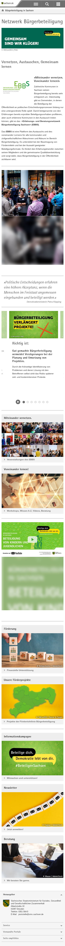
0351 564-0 (23, 911)
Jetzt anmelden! (15, 829)
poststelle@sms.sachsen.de (30, 914)
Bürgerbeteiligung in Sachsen (19, 10)
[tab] (32, 895)
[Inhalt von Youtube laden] (32, 539)
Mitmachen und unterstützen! (22, 778)
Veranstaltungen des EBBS (21, 459)
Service (6, 925)
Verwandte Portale (12, 932)
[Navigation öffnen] (36, 4)
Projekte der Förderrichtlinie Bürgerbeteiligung (31, 721)
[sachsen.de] (8, 3)
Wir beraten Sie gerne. (18, 880)
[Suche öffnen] (47, 4)
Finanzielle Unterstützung (20, 670)
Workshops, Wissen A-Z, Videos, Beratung (29, 511)
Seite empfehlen (11, 938)
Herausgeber (9, 895)
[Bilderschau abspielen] (18, 402)
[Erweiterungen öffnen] (58, 4)
